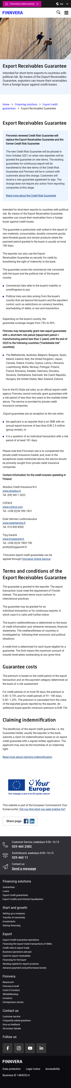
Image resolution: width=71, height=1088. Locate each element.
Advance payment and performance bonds (24, 967)
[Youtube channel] (30, 1048)
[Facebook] (26, 821)
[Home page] (13, 12)
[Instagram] (19, 1048)
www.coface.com (13, 507)
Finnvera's (28, 559)
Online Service (42, 559)
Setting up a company (14, 913)
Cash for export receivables (16, 955)
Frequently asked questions (17, 1020)
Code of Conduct (11, 990)
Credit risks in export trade (16, 947)
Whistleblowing (10, 994)
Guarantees (9, 887)
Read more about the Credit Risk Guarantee (31, 195)
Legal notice (33, 1068)
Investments (9, 921)
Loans (6, 891)
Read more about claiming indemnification (27, 757)
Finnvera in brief (11, 986)
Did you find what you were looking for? (42, 809)
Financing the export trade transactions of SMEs (27, 943)
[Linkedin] (32, 821)
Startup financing (11, 925)
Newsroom (8, 982)
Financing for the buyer (14, 959)
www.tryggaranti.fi (14, 539)
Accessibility (52, 1068)
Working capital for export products (21, 963)
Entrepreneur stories (13, 1002)
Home (6, 104)
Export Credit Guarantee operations (21, 939)
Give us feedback (11, 1024)
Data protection (12, 1068)
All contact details (12, 1028)
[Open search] (58, 12)
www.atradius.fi (12, 491)
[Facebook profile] (8, 1048)
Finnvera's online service (22, 4)
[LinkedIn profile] (41, 1048)
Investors (7, 998)
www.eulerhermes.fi (14, 523)
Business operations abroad (17, 951)
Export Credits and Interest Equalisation (23, 899)
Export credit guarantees (15, 895)
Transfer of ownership (14, 917)
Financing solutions (26, 104)
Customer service (11, 1016)
